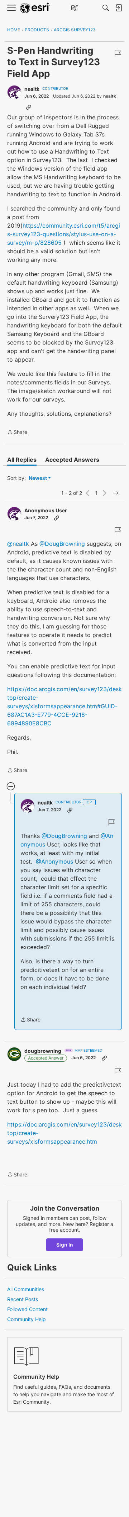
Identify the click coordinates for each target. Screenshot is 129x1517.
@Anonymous (54, 861)
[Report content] (117, 53)
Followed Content (27, 1309)
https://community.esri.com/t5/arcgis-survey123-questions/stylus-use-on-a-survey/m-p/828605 (63, 234)
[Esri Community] (35, 8)
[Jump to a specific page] (116, 493)
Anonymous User (45, 510)
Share (17, 432)
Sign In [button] (64, 1245)
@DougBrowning (62, 543)
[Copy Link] (28, 107)
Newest (38, 478)
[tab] (22, 460)
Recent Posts (22, 1299)
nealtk (31, 89)
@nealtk (18, 543)
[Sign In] (118, 8)
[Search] (105, 8)
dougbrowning (42, 1051)
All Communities (25, 1289)
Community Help (26, 1319)
